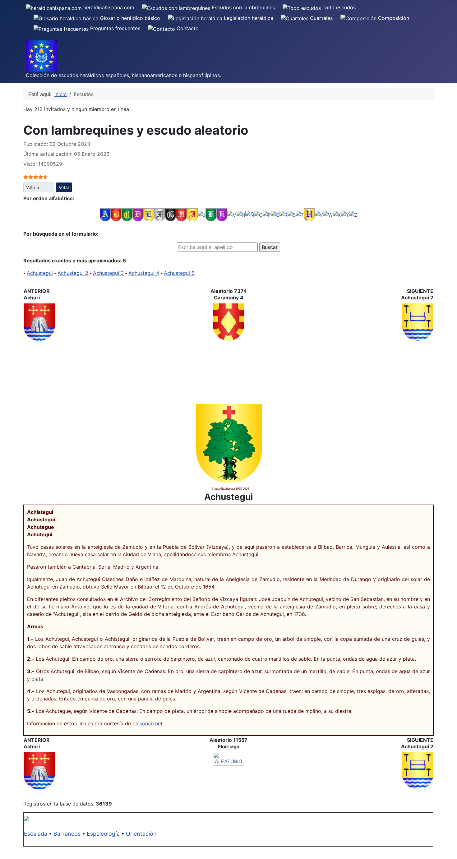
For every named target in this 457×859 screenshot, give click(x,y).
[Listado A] (105, 214)
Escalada (35, 833)
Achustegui (40, 273)
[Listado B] (116, 214)
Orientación (141, 833)
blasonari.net (147, 723)
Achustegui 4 (143, 273)
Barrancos (67, 833)
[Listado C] (127, 214)
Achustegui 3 (108, 273)
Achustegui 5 (179, 273)
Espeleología (103, 833)
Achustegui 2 (73, 273)
